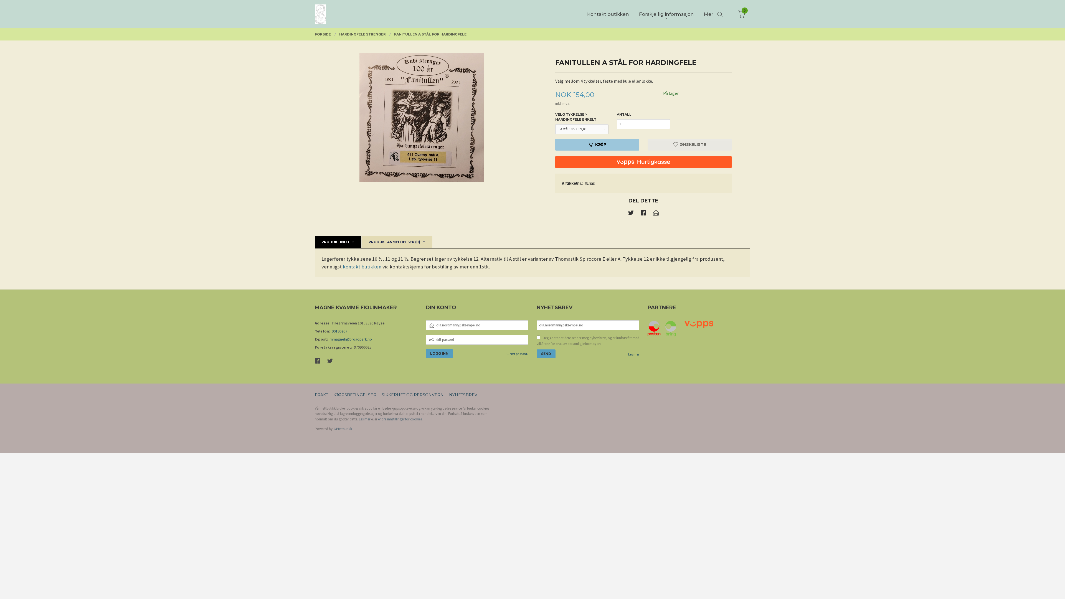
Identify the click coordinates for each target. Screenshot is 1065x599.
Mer (708, 14)
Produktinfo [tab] (335, 242)
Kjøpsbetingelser (354, 394)
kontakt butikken (362, 266)
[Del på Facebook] (643, 214)
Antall (624, 114)
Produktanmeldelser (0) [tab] (394, 242)
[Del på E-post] (656, 214)
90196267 (339, 331)
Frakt (321, 394)
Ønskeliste (692, 144)
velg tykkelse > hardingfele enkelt (575, 116)
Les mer (633, 354)
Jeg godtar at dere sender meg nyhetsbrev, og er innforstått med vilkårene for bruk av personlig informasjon (588, 341)
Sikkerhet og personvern (413, 394)
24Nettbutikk (342, 429)
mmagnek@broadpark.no (351, 339)
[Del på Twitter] (631, 214)
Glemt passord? (517, 354)
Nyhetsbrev (463, 394)
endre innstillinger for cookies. (400, 419)
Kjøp (600, 144)
